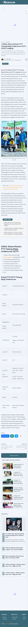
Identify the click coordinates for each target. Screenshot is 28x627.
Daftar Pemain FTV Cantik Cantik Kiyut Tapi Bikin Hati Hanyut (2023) (13, 233)
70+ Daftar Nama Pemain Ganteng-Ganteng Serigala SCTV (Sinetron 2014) (14, 535)
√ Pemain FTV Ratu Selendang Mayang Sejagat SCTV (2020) (18, 489)
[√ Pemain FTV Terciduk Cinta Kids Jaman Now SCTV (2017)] (8, 497)
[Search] (25, 2)
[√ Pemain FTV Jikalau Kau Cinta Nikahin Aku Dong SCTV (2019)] (8, 474)
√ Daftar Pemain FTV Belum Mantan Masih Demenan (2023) (13, 229)
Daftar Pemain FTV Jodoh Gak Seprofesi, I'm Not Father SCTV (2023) (12, 224)
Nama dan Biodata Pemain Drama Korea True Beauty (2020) (14, 557)
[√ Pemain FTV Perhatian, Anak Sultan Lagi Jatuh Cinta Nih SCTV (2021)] (8, 482)
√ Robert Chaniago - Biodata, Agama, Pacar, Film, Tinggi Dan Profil (15, 565)
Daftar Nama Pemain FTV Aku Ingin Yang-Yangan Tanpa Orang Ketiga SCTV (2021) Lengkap (13, 187)
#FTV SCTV (5, 63)
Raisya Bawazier (8, 257)
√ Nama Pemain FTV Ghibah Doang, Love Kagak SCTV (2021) (18, 505)
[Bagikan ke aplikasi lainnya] (20, 436)
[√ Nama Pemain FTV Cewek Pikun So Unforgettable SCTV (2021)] (8, 466)
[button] (22, 2)
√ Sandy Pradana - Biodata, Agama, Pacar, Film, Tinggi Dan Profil (15, 573)
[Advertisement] (14, 24)
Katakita (7, 623)
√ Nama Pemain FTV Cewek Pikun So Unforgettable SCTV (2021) (18, 466)
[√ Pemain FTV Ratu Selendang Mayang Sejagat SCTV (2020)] (8, 489)
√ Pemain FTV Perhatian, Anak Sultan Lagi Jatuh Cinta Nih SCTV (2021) (17, 481)
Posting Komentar (14, 455)
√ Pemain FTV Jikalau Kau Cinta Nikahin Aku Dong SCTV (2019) (18, 474)
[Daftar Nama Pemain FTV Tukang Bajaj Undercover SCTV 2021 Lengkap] (14, 139)
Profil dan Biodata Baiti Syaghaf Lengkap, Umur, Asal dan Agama (14, 548)
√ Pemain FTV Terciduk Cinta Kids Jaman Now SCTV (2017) (18, 497)
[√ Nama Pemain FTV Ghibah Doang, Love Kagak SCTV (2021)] (8, 505)
